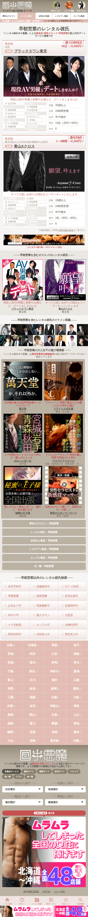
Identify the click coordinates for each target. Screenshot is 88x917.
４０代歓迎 (14, 624)
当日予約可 (14, 586)
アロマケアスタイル (63, 460)
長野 (10, 688)
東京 (32, 671)
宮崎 (32, 740)
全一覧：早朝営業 (44, 566)
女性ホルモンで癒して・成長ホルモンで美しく (63, 508)
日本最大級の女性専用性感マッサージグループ (22, 404)
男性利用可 (14, 634)
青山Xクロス (24, 146)
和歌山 (54, 705)
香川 (32, 723)
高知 (76, 723)
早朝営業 (13, 595)
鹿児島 (54, 740)
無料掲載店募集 (66, 230)
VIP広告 (46, 891)
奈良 (32, 705)
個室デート (44, 771)
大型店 (69, 615)
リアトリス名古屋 (63, 408)
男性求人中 (71, 634)
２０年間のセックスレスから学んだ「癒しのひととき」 (22, 456)
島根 (10, 714)
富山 (10, 680)
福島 (76, 653)
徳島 (10, 723)
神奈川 (54, 671)
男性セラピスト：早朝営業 (44, 523)
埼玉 (76, 662)
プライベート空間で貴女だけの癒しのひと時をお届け (63, 404)
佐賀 (32, 732)
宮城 (10, 653)
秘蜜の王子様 (22, 513)
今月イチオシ (82, 11)
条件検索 (36, 21)
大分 (10, 740)
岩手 (76, 645)
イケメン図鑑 (69, 11)
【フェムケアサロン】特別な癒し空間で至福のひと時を (63, 456)
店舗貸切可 (43, 586)
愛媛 (54, 723)
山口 (76, 714)
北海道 (32, 645)
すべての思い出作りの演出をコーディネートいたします (65, 304)
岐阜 (32, 688)
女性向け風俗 (44, 16)
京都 (54, 697)
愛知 (76, 688)
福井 (54, 680)
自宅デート (60, 771)
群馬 (54, 662)
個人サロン (43, 615)
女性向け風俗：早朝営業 (44, 540)
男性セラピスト (8, 16)
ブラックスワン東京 (30, 51)
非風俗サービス (12, 771)
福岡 (10, 732)
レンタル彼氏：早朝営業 (44, 532)
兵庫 (10, 705)
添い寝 (8, 776)
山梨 (76, 680)
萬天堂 (22, 408)
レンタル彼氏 (26, 16)
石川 (32, 680)
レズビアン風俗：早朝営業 (44, 549)
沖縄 (76, 740)
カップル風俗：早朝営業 (44, 557)
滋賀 (32, 697)
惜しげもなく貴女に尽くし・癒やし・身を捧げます (22, 508)
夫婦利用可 (71, 624)
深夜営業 (41, 595)
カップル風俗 (79, 16)
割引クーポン (56, 11)
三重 (10, 697)
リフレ (19, 776)
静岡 (54, 688)
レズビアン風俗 (61, 16)
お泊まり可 (14, 605)
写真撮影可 (43, 605)
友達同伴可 (71, 605)
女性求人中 (43, 634)
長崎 (54, 732)
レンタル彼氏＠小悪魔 (21, 21)
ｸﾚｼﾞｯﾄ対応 (72, 586)
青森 (54, 645)
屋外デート (29, 771)
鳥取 (76, 705)
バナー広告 (59, 891)
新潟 (76, 671)
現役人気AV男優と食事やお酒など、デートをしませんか (22, 304)
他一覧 (30, 776)
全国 (9, 645)
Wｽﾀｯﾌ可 (13, 615)
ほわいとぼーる (22, 460)
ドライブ (74, 771)
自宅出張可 (71, 595)
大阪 (76, 697)
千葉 (10, 671)
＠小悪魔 (5, 21)
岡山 (32, 714)
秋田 (32, 653)
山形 (54, 653)
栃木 (32, 662)
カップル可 (43, 624)
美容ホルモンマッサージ (63, 513)
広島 (54, 714)
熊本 (76, 732)
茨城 (10, 662)
